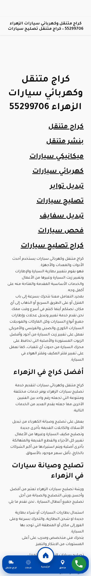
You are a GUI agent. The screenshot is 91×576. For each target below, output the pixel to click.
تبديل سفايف (62, 216)
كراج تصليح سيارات (52, 246)
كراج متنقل (66, 127)
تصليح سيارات (60, 201)
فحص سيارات (61, 231)
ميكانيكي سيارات (56, 157)
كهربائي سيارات (58, 171)
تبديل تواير (67, 186)
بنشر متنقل (65, 142)
